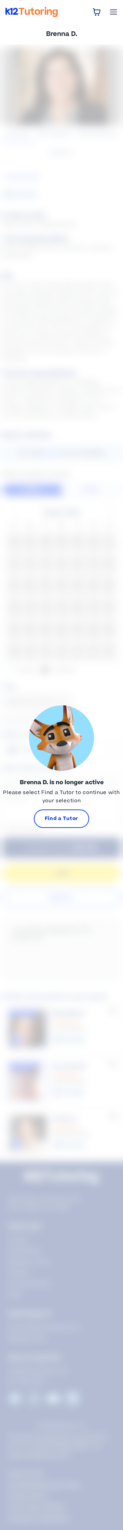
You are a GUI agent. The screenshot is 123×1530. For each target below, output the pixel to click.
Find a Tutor (61, 818)
